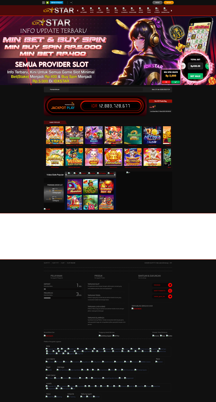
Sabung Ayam (165, 12)
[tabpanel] (108, 50)
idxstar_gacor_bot (159, 296)
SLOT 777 (55, 263)
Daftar (168, 2)
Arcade (141, 12)
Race (108, 12)
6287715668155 (159, 291)
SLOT (62, 263)
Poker (149, 12)
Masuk (157, 2)
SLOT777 (47, 263)
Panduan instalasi (196, 240)
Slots (91, 12)
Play (71, 108)
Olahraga (124, 12)
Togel (116, 12)
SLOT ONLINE (71, 263)
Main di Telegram (57, 2)
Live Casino (100, 12)
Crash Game (132, 12)
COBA (76, 184)
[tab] (70, 173)
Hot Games (83, 12)
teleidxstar (157, 285)
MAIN (56, 135)
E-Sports (157, 12)
